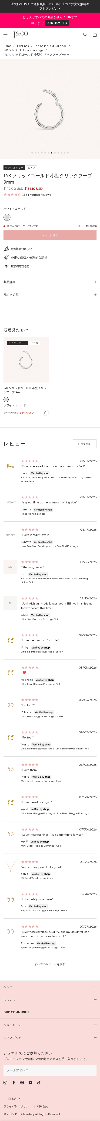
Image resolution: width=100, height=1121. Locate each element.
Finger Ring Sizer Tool (33, 513)
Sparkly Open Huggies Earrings (39, 947)
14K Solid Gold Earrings (50, 46)
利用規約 (42, 1106)
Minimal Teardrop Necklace (37, 878)
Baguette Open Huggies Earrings (40, 910)
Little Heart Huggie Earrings (37, 651)
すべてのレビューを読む (50, 964)
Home (7, 46)
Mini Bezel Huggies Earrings (37, 716)
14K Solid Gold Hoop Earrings (23, 50)
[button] (32, 153)
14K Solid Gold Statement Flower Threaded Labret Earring (54, 578)
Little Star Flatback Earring (36, 619)
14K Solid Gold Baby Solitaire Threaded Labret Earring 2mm (56, 477)
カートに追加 (50, 235)
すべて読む (85, 443)
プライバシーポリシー (17, 1106)
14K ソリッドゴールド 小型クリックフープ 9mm (24, 390)
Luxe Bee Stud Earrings (34, 546)
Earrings (23, 46)
